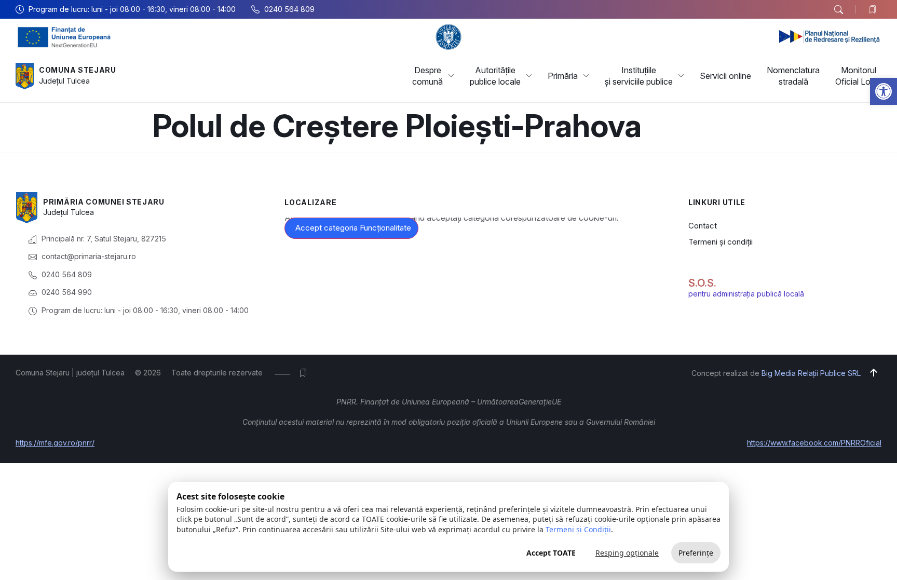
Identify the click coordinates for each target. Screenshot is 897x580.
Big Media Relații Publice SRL (811, 373)
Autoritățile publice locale (495, 76)
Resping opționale (627, 553)
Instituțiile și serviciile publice (639, 76)
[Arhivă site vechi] (874, 9)
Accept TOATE (551, 553)
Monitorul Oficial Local (858, 76)
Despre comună (427, 76)
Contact (702, 226)
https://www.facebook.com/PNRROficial (814, 442)
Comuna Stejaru (77, 69)
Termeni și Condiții (578, 529)
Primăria (563, 76)
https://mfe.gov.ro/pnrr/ (55, 442)
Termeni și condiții (720, 242)
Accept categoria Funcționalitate (353, 228)
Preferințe (695, 553)
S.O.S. (702, 283)
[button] (883, 91)
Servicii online (725, 76)
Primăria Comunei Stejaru (104, 201)
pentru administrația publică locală (746, 293)
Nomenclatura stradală (793, 76)
